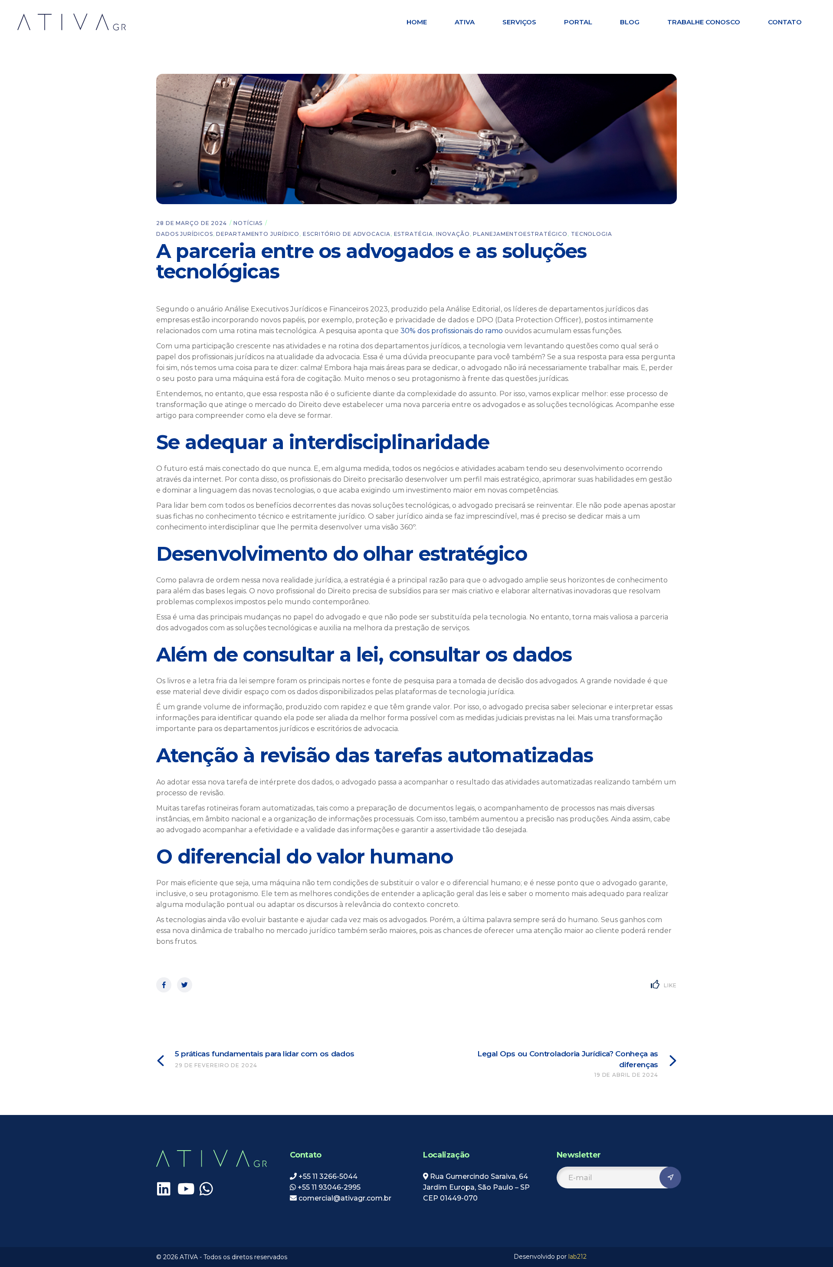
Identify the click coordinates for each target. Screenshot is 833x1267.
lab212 (577, 1256)
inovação (452, 234)
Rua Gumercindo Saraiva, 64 (479, 1176)
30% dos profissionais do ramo (451, 331)
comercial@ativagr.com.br (344, 1198)
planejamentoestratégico (520, 234)
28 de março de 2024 (191, 223)
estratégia (413, 234)
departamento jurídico (257, 234)
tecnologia (591, 234)
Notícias (247, 223)
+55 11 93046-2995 (329, 1187)
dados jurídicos (184, 234)
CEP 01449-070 (450, 1198)
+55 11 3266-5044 (327, 1176)
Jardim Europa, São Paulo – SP (476, 1187)
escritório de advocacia (346, 234)
